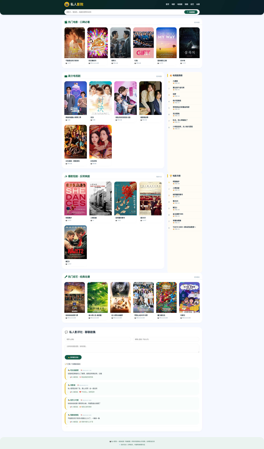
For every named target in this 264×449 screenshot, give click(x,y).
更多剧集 (159, 76)
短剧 (186, 4)
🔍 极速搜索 (191, 12)
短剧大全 (159, 177)
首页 (167, 4)
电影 (173, 4)
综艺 (192, 4)
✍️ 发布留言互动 (73, 357)
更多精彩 (197, 277)
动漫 (198, 4)
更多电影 (197, 22)
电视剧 (179, 4)
